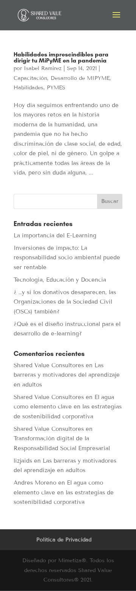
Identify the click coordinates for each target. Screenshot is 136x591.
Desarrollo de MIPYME (80, 78)
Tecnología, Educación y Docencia (60, 279)
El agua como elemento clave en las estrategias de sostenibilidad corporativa (68, 407)
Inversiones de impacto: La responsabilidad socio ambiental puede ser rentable (67, 258)
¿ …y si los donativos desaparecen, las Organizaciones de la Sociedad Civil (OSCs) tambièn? (65, 302)
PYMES (56, 87)
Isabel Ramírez (43, 68)
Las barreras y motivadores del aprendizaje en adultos (67, 375)
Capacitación (30, 78)
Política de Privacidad (63, 539)
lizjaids (23, 460)
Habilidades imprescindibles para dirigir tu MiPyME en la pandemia (61, 57)
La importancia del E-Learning (55, 235)
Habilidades (28, 87)
